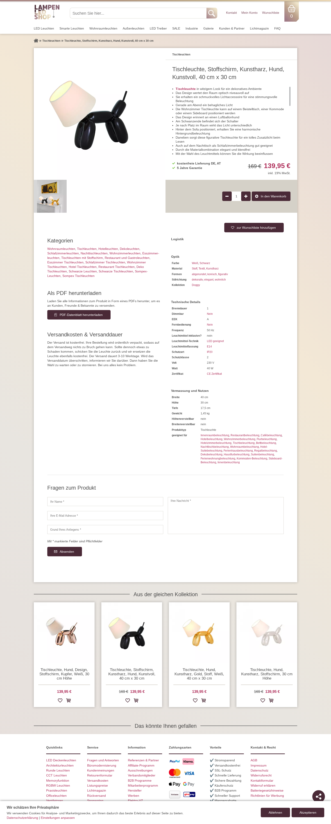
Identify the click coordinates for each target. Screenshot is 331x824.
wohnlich (220, 279)
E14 (209, 346)
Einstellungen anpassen (58, 817)
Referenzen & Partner (143, 760)
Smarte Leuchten (71, 28)
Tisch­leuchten (87, 249)
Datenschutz (259, 770)
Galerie (208, 28)
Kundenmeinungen (100, 770)
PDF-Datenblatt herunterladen (81, 315)
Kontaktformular (262, 780)
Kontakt (231, 12)
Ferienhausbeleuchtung (238, 450)
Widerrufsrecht (261, 775)
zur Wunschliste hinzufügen (256, 227)
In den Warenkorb (273, 196)
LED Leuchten (44, 28)
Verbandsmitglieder (141, 775)
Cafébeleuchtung (271, 435)
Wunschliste (270, 12)
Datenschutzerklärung (22, 817)
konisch (212, 274)
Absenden (67, 551)
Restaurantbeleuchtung (245, 435)
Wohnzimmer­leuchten (125, 253)
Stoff (194, 268)
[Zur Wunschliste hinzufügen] (60, 701)
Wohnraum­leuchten (103, 28)
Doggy (196, 285)
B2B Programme (140, 780)
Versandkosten (97, 780)
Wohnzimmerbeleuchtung (239, 439)
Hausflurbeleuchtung (236, 454)
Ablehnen (275, 812)
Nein (210, 313)
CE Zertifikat (214, 373)
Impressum (259, 765)
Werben (133, 795)
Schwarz (205, 263)
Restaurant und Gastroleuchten (127, 258)
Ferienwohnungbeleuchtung (218, 458)
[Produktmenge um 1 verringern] (227, 196)
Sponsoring (95, 800)
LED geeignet (215, 341)
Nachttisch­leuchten (94, 253)
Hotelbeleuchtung (211, 439)
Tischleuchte (186, 89)
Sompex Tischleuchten (78, 276)
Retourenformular (99, 775)
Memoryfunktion (57, 780)
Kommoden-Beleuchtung (252, 458)
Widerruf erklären (263, 785)
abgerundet (199, 274)
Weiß (195, 263)
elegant (208, 279)
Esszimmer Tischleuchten (65, 262)
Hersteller (135, 790)
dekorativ (197, 279)
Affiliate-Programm (141, 765)
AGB (254, 760)
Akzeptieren (307, 812)
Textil (202, 268)
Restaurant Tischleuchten (116, 267)
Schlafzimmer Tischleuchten (105, 262)
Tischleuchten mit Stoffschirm (82, 258)
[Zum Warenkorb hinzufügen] (68, 701)
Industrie (192, 28)
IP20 (210, 352)
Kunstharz (212, 268)
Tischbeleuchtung (244, 443)
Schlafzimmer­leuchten (63, 253)
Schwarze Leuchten (83, 271)
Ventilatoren (54, 800)
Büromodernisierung (101, 765)
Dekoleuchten (129, 249)
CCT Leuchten (56, 775)
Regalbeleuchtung (265, 450)
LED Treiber (158, 28)
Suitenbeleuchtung (262, 454)
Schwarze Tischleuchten (116, 271)
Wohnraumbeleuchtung (244, 446)
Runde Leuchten (58, 770)
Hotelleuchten (108, 249)
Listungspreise (97, 785)
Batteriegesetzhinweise (267, 790)
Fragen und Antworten (103, 760)
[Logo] (47, 19)
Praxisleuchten (56, 790)
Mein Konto (249, 12)
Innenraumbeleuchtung (215, 435)
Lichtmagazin (259, 28)
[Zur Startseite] (36, 40)
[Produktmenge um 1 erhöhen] (246, 196)
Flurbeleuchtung (267, 439)
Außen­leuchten (133, 28)
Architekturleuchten (60, 765)
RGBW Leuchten (58, 785)
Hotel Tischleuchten (83, 267)
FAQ (277, 28)
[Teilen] (318, 796)
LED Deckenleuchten (61, 760)
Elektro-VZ (135, 800)
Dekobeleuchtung (211, 454)
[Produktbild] (100, 114)
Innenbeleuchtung (229, 462)
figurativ (223, 274)
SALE (176, 28)
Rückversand (96, 795)
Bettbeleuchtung (266, 443)
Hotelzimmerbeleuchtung (216, 443)
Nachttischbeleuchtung (215, 446)
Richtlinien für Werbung (267, 795)
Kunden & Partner (232, 28)
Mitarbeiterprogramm (143, 785)
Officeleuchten (56, 795)
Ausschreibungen (140, 770)
